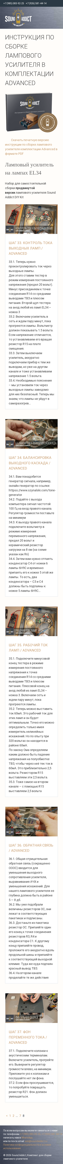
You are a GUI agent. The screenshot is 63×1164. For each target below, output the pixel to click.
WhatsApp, (27, 1137)
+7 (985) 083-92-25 (13, 3)
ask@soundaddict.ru (36, 1141)
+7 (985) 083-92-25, (30, 1134)
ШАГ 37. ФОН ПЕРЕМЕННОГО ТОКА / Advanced (28, 1037)
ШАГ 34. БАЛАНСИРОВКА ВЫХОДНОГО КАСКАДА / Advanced (30, 463)
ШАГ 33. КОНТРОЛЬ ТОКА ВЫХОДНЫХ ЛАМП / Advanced (30, 248)
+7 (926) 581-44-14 (36, 3)
